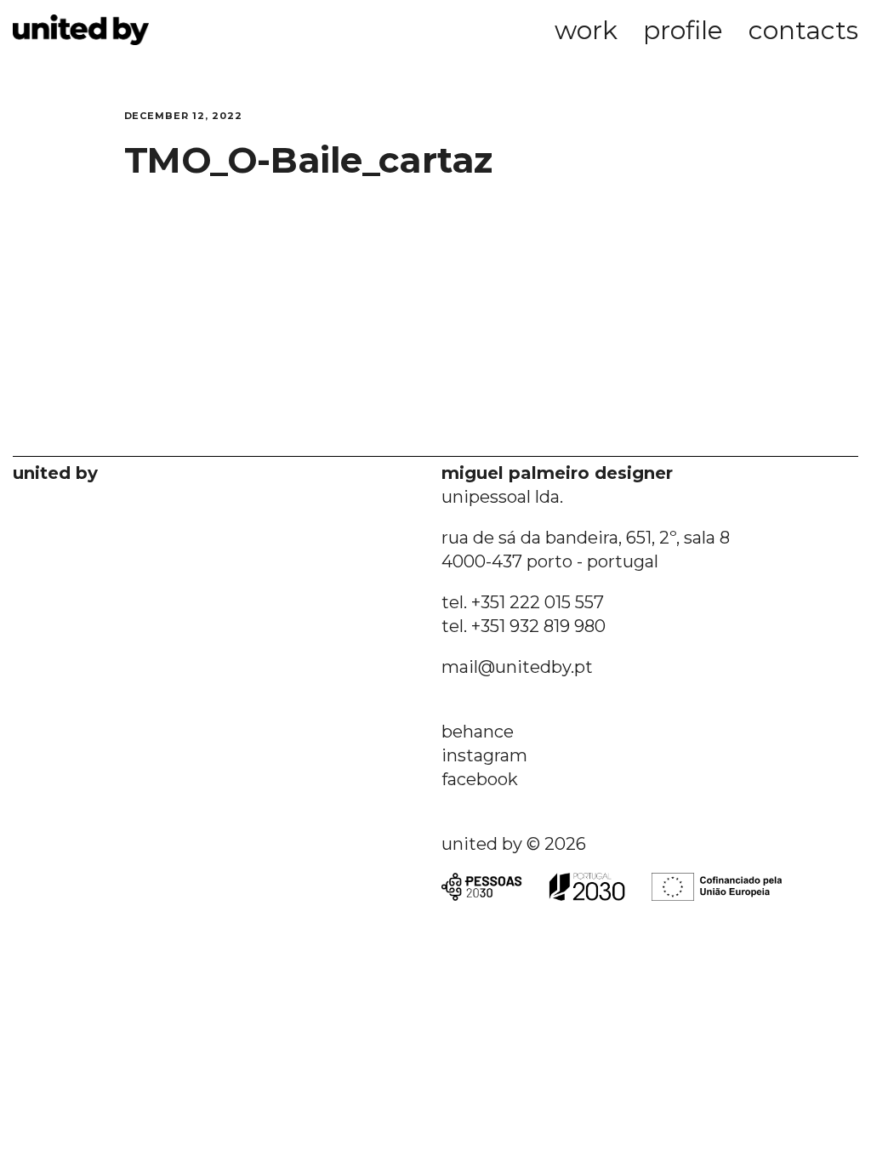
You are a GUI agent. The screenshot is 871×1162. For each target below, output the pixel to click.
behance (477, 731)
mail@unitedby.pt (517, 667)
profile (683, 30)
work (586, 30)
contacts (803, 30)
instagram (484, 755)
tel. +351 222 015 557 (522, 602)
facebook (479, 779)
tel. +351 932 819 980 (523, 626)
